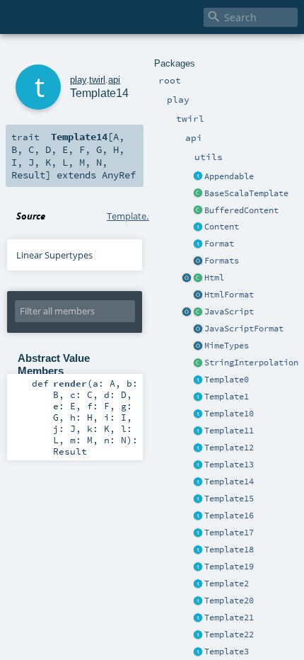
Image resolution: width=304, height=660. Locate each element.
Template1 (226, 397)
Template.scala (138, 216)
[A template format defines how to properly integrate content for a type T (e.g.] (198, 244)
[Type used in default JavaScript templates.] (198, 312)
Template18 (229, 549)
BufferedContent (241, 210)
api (114, 79)
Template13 (229, 465)
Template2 (226, 583)
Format (219, 244)
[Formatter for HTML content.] (198, 295)
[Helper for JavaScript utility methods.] (186, 312)
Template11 (229, 431)
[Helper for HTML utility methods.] (186, 278)
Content (221, 227)
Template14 (229, 482)
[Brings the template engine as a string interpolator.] (198, 363)
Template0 (226, 380)
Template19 (229, 566)
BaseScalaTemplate (246, 193)
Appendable (229, 176)
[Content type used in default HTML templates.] (198, 278)
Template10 (229, 414)
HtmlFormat (229, 295)
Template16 (229, 515)
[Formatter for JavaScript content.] (198, 329)
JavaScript (229, 312)
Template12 (229, 448)
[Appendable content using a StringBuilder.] (198, 211)
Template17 (229, 532)
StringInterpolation (251, 363)
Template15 (229, 498)
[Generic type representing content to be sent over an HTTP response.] (198, 227)
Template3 (226, 651)
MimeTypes (226, 346)
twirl (97, 79)
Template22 (229, 634)
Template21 (229, 617)
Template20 (229, 600)
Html (214, 278)
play (78, 79)
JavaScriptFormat (243, 329)
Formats (221, 261)
